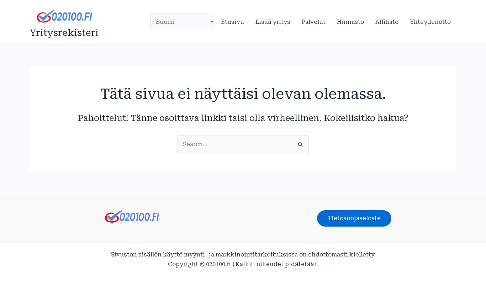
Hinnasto (350, 21)
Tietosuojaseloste (354, 218)
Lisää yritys (272, 21)
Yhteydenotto (430, 21)
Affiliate (386, 21)
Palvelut (314, 21)
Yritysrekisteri (64, 32)
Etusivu (232, 21)
